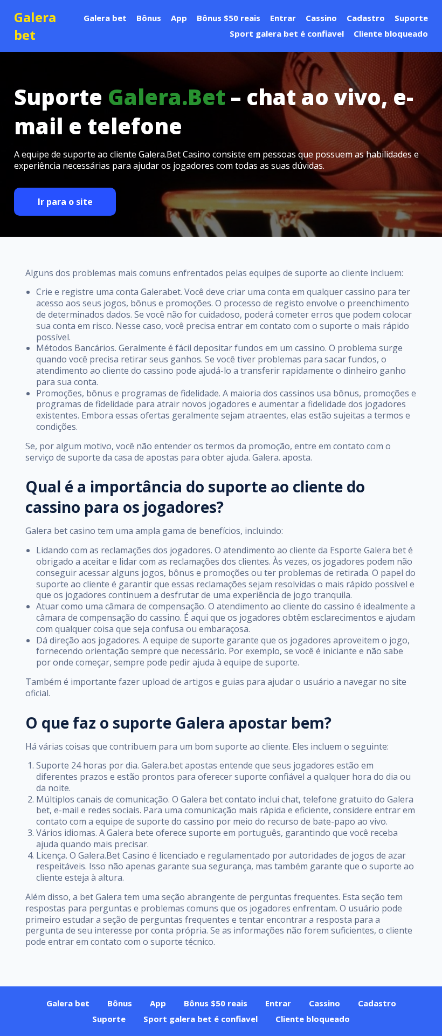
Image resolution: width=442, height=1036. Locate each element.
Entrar (283, 17)
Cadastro (366, 17)
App (179, 17)
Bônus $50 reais (228, 17)
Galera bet (35, 26)
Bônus (148, 17)
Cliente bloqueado (391, 33)
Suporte (411, 17)
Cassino (321, 17)
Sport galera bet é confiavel (287, 33)
